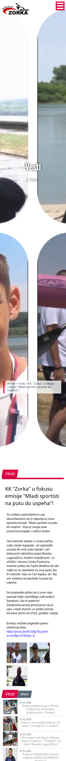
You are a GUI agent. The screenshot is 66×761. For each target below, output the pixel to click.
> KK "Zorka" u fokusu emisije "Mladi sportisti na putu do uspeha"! (30, 387)
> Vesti (20, 383)
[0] (17, 653)
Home (11, 383)
